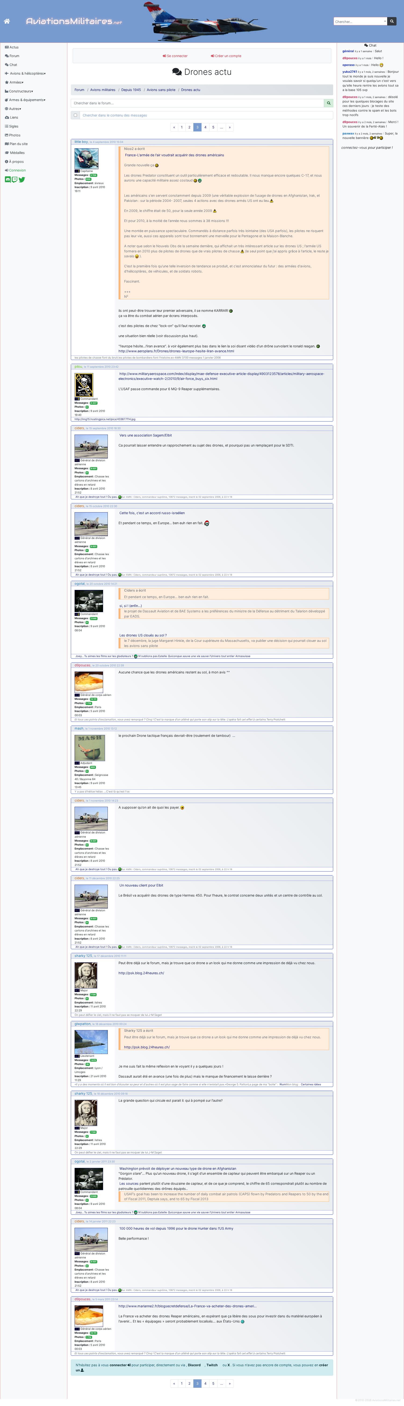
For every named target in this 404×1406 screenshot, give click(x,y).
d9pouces (82, 665)
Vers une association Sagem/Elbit (145, 435)
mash (79, 728)
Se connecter (177, 56)
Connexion (17, 170)
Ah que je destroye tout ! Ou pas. (97, 496)
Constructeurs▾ (20, 91)
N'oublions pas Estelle (152, 656)
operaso (349, 65)
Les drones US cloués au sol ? (143, 635)
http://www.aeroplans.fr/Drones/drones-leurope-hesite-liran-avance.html (176, 351)
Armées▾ (16, 82)
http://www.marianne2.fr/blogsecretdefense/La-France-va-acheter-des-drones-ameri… (188, 1306)
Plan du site (18, 144)
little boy (81, 142)
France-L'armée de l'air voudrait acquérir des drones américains (174, 155)
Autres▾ (14, 109)
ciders (79, 428)
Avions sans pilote (161, 90)
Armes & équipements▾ (26, 100)
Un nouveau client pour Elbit (141, 885)
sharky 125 (83, 956)
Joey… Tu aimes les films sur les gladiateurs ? (104, 656)
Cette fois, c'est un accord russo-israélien (152, 513)
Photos (14, 135)
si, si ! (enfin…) (130, 606)
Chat (13, 65)
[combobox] (360, 21)
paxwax (348, 133)
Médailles (17, 153)
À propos (16, 161)
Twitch (212, 1365)
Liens (13, 117)
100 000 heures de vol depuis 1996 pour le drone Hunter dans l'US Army (176, 1228)
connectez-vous (354, 147)
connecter (118, 1365)
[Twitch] (15, 181)
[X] (21, 181)
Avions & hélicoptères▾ (27, 73)
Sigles (13, 126)
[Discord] (8, 181)
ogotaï (80, 583)
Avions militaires (102, 90)
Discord (194, 1365)
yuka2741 (350, 71)
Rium (283, 1084)
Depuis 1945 (131, 90)
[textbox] (359, 21)
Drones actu (190, 90)
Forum (14, 56)
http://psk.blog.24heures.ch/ (141, 973)
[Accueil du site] (7, 21)
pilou (78, 366)
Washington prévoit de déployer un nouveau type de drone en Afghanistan (177, 1168)
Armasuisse (242, 656)
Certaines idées (311, 1084)
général (348, 51)
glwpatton (82, 1024)
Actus (14, 47)
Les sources (129, 1183)
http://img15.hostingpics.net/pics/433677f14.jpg (105, 419)
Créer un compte (227, 56)
